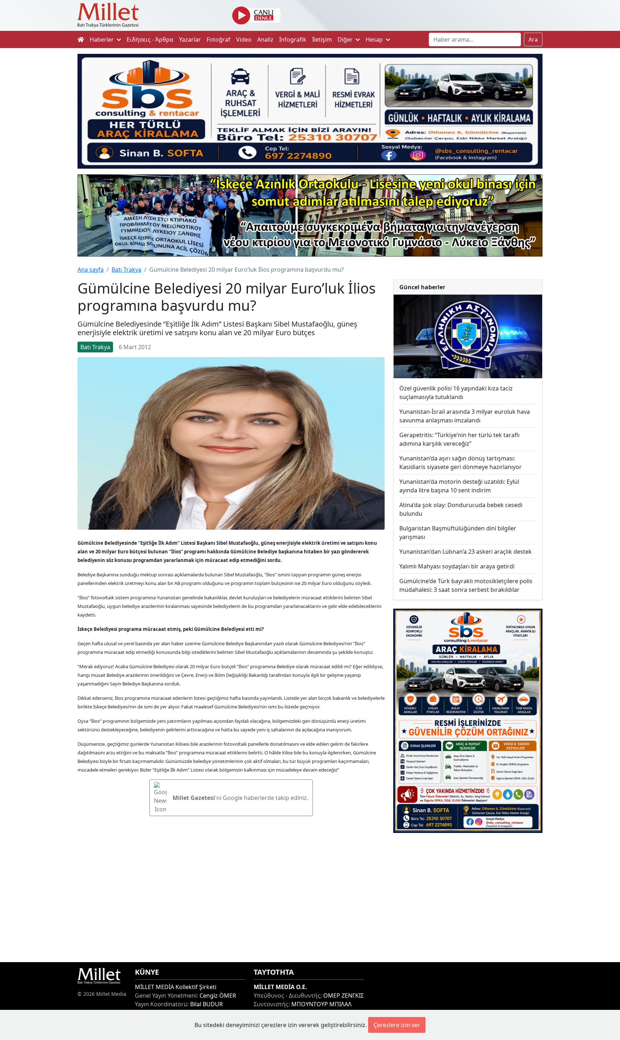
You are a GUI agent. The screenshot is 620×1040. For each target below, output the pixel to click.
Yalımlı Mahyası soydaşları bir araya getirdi (457, 566)
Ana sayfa (91, 269)
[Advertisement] (467, 898)
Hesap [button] (375, 39)
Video (244, 39)
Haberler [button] (102, 39)
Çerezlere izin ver (397, 1025)
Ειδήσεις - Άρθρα (150, 39)
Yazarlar (190, 39)
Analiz (265, 39)
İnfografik (292, 39)
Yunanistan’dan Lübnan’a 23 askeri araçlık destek (465, 552)
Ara (533, 39)
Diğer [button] (346, 39)
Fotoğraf (218, 39)
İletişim (322, 39)
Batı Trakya (126, 269)
